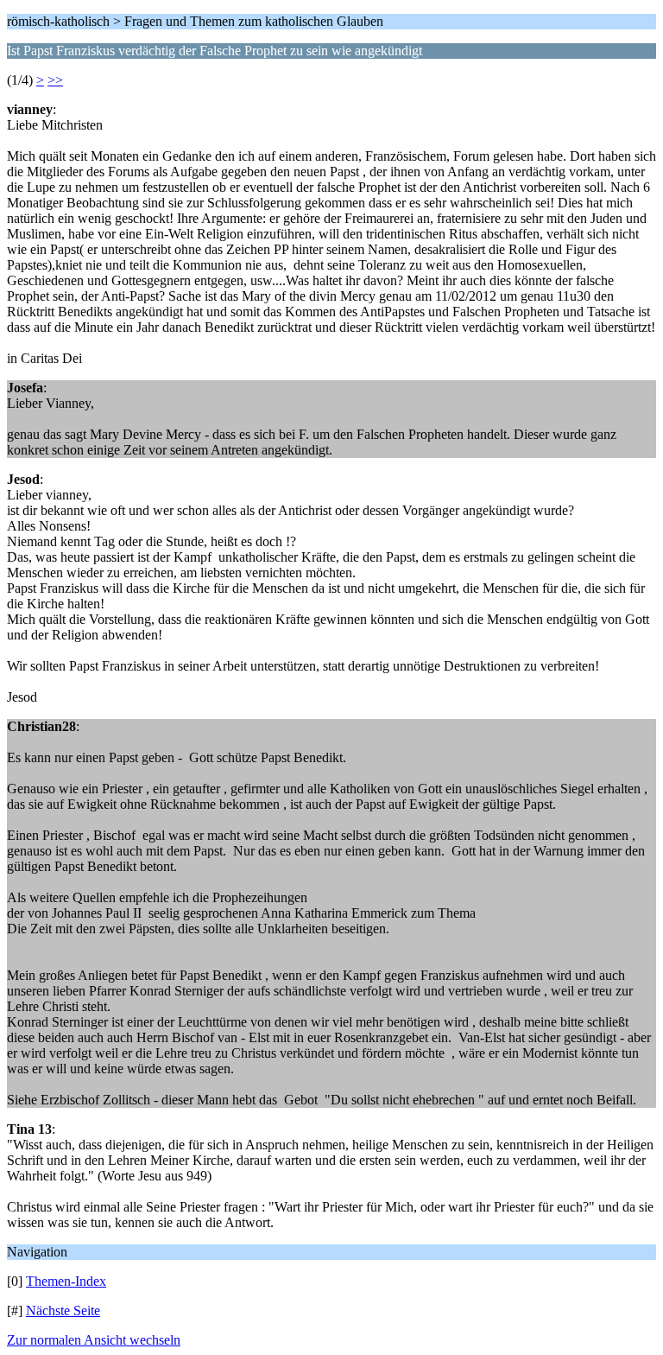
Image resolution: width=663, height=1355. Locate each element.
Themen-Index (66, 1281)
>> (55, 80)
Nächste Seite (63, 1310)
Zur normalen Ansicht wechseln (93, 1340)
